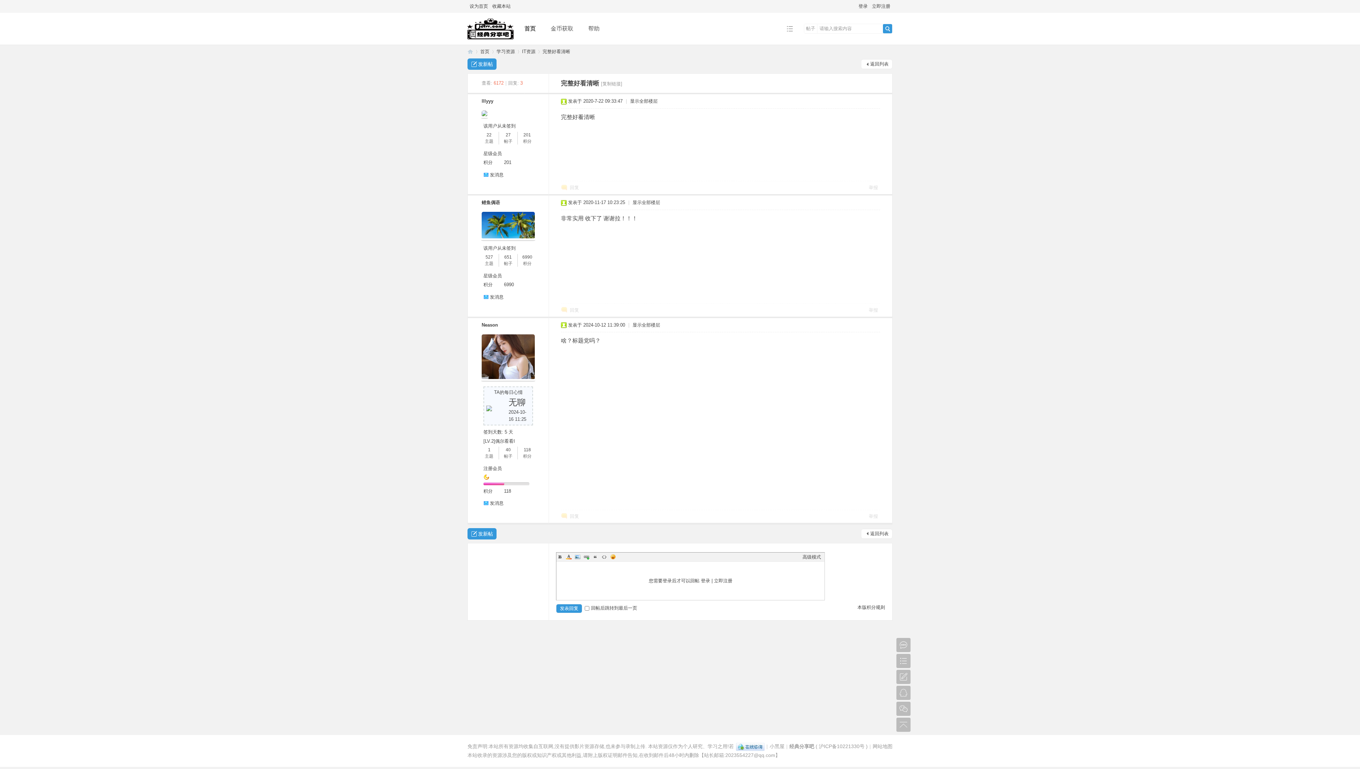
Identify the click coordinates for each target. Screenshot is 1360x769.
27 (508, 134)
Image (577, 556)
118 (527, 449)
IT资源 (529, 51)
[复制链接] (611, 83)
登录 (863, 6)
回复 (574, 187)
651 (508, 257)
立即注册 (881, 6)
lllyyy (487, 101)
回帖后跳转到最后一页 (614, 608)
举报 (873, 187)
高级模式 (812, 557)
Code (604, 556)
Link (586, 556)
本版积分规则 (871, 607)
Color (568, 556)
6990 (527, 257)
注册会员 (492, 468)
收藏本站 (501, 6)
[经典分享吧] (491, 39)
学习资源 (506, 51)
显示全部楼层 (644, 101)
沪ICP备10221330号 (842, 746)
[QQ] (750, 746)
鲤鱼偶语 (491, 202)
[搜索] (887, 28)
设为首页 (479, 6)
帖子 (810, 28)
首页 (530, 29)
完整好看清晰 (556, 51)
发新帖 (485, 64)
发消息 (497, 174)
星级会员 (492, 153)
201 (527, 134)
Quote (595, 556)
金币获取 (562, 29)
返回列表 (879, 64)
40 (508, 449)
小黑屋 (777, 746)
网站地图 (882, 746)
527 (489, 257)
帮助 (594, 29)
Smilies (613, 556)
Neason (490, 325)
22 (489, 134)
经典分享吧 (470, 51)
